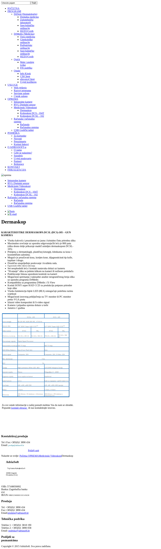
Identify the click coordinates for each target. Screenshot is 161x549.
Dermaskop (19, 189)
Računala (18, 200)
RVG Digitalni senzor (18, 183)
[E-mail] (12, 214)
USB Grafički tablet (17, 206)
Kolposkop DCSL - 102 (26, 194)
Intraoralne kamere (17, 180)
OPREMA (33, 455)
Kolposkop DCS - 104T (26, 191)
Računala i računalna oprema (22, 197)
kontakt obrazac (19, 408)
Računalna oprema (23, 203)
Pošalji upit (33, 450)
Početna (23, 455)
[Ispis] (11, 211)
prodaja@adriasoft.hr (16, 445)
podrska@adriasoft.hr (19, 530)
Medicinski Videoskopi (19, 186)
